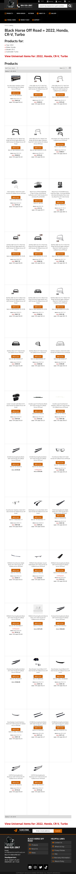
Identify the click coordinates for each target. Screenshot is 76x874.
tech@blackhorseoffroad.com (15, 852)
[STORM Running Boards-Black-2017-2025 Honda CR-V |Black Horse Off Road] (60, 715)
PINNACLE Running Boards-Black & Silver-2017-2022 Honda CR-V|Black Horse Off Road (38, 617)
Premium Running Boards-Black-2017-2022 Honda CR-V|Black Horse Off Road (16, 670)
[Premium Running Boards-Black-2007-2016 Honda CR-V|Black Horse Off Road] (60, 609)
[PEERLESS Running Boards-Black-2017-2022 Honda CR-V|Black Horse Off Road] (15, 609)
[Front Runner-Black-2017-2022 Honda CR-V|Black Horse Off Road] (60, 450)
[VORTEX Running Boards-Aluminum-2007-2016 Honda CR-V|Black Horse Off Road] (15, 768)
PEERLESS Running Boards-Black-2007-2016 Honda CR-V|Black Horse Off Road (60, 564)
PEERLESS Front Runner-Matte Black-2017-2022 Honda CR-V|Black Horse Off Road (16, 564)
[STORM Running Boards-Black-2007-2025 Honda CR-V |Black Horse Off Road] (38, 715)
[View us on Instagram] (35, 867)
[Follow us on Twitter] (40, 867)
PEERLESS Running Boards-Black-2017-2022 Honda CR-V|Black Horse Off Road (16, 617)
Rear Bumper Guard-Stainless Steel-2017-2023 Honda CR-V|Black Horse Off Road (15, 723)
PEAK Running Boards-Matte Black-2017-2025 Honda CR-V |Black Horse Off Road (60, 511)
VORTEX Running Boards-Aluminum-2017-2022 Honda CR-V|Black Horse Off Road (38, 776)
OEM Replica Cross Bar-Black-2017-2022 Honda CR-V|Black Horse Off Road (38, 511)
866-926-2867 (12, 847)
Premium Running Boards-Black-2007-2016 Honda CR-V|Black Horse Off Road (60, 617)
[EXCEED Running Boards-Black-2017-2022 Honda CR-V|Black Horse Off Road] (38, 450)
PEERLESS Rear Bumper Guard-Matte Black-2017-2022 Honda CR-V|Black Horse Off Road (38, 564)
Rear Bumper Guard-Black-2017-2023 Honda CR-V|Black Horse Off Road (60, 670)
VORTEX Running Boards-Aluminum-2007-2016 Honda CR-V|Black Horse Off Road (16, 776)
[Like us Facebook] (30, 867)
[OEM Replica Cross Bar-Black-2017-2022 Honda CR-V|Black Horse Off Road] (38, 503)
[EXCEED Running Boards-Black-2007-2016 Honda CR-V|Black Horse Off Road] (15, 450)
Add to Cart (16, 411)
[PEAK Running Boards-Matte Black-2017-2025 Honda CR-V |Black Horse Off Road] (60, 503)
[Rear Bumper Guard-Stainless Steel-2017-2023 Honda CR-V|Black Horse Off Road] (15, 715)
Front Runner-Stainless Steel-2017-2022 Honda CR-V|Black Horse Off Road (15, 511)
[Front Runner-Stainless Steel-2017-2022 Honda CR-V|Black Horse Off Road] (15, 503)
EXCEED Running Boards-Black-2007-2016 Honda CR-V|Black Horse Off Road (15, 458)
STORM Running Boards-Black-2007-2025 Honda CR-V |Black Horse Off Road (38, 723)
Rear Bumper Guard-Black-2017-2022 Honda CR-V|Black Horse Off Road (38, 670)
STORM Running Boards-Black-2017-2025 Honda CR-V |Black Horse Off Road (60, 723)
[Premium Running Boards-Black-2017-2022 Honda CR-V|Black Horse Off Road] (15, 662)
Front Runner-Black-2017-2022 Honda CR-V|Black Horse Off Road (60, 457)
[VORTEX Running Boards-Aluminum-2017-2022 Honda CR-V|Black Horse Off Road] (38, 768)
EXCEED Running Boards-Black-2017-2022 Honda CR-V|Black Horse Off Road (38, 458)
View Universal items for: (36, 824)
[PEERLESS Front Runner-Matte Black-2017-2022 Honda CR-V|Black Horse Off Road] (15, 556)
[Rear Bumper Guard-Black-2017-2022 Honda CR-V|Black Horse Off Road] (38, 662)
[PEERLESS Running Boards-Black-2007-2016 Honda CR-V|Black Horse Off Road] (60, 556)
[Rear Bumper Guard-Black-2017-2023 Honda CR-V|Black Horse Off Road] (60, 662)
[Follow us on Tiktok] (46, 867)
